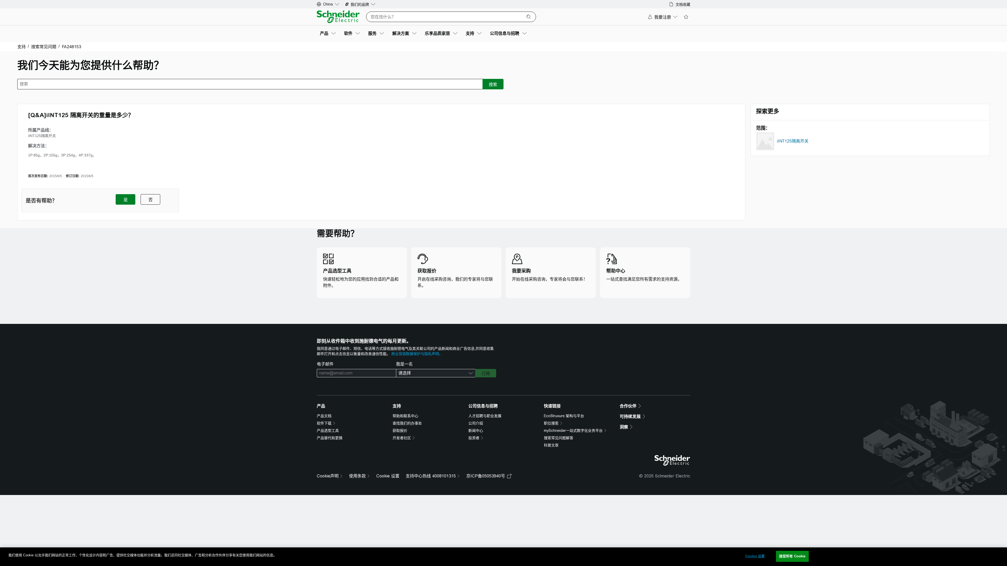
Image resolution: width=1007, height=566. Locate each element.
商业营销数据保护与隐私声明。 (417, 354)
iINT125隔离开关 (792, 141)
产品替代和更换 (329, 438)
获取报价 (400, 430)
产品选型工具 (328, 430)
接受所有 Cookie (792, 556)
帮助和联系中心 (405, 416)
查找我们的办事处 (407, 423)
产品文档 (324, 416)
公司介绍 (475, 423)
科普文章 (551, 445)
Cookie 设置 (387, 476)
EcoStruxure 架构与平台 (564, 416)
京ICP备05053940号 (485, 476)
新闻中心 (475, 430)
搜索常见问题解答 (558, 438)
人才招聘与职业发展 (484, 416)
